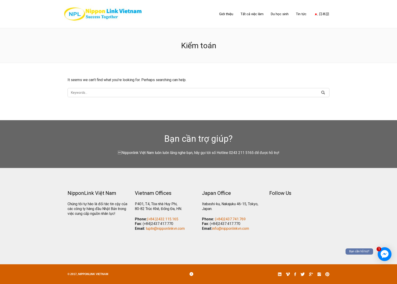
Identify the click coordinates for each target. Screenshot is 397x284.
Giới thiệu (226, 14)
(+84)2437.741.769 (230, 219)
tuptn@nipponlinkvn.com (165, 228)
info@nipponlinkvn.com (230, 228)
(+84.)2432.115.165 (162, 219)
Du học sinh (280, 14)
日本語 (323, 14)
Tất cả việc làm (252, 14)
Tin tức (301, 14)
